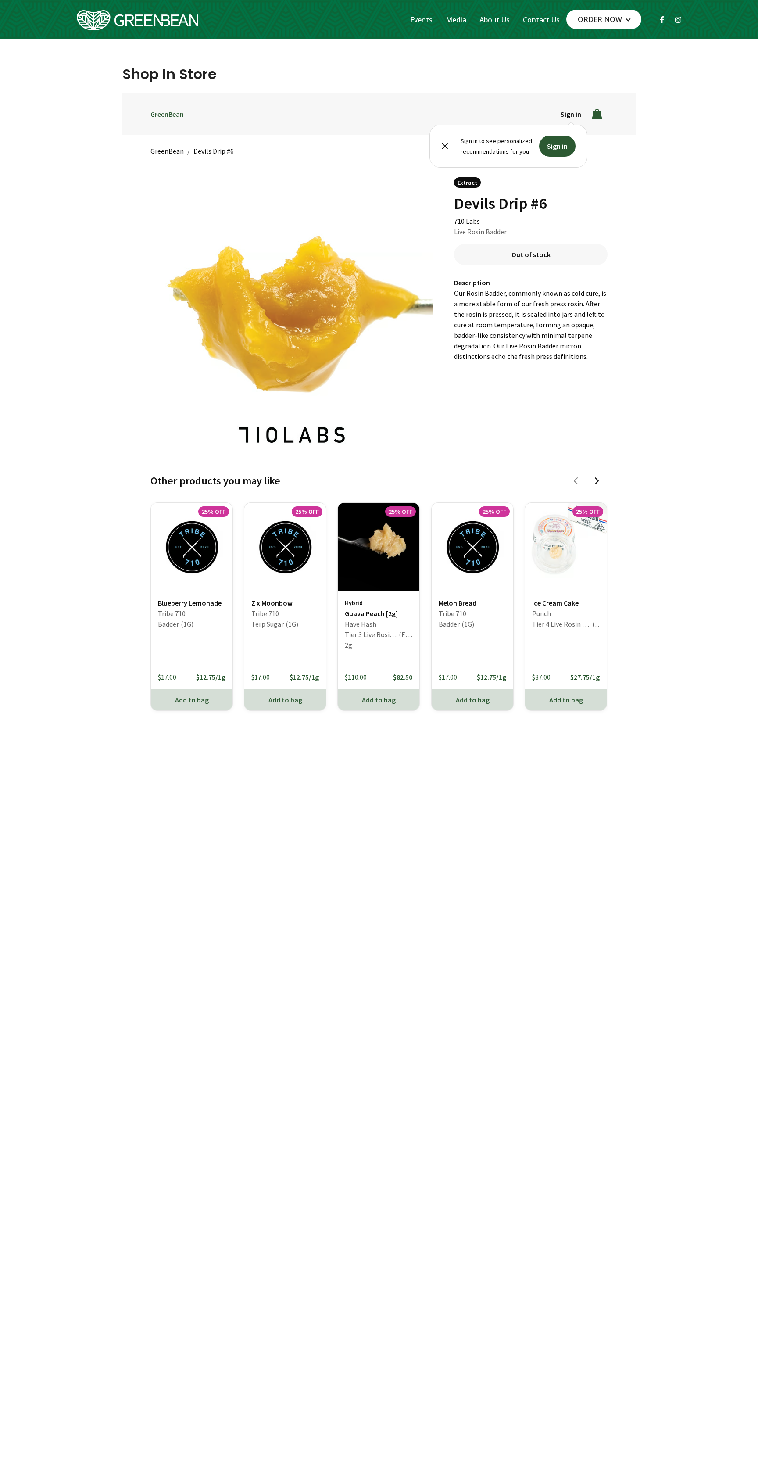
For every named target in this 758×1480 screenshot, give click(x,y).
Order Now (600, 19)
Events (421, 20)
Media (456, 20)
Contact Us (541, 20)
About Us (494, 20)
